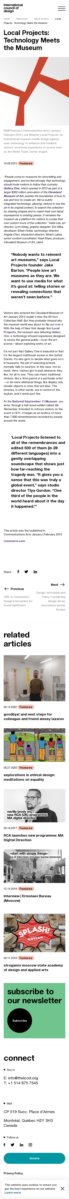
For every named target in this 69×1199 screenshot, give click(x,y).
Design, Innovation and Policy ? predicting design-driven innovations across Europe (51, 601)
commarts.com (14, 541)
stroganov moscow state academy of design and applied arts (33, 967)
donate (34, 1158)
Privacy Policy (13, 1173)
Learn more (13, 1192)
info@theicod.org (23, 1078)
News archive (41, 18)
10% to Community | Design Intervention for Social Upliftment (18, 601)
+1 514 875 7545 (23, 1083)
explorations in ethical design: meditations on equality (29, 777)
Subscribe (20, 1020)
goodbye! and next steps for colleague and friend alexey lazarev (34, 716)
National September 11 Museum (34, 401)
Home (7, 18)
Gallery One (11, 188)
